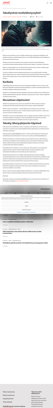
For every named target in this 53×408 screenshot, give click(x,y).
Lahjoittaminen (8, 398)
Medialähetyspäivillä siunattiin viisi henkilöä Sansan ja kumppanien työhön (25, 243)
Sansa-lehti (9, 8)
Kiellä (26, 205)
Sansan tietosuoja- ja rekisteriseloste (29, 212)
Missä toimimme (9, 395)
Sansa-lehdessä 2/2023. (22, 181)
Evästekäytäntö (19, 212)
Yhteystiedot (7, 402)
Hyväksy (26, 202)
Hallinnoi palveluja (26, 209)
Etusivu (4, 8)
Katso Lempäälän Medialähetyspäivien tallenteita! (18, 222)
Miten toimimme (9, 392)
